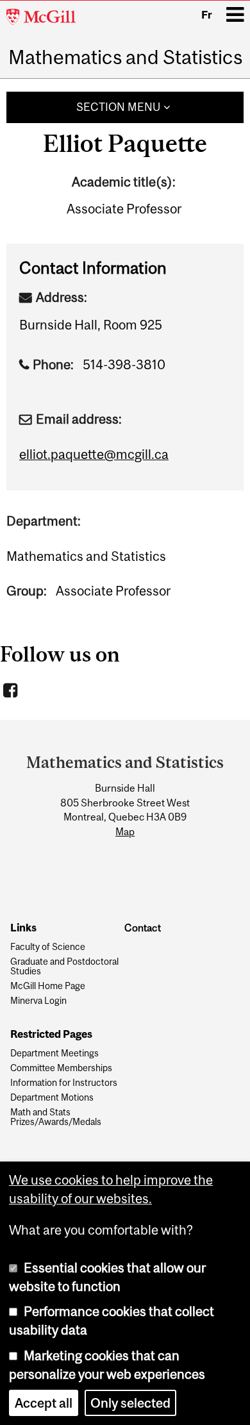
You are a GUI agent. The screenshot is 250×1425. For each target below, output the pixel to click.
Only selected (130, 1403)
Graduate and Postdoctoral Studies (64, 966)
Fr (206, 14)
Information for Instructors (63, 1083)
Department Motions (52, 1098)
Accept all (43, 1403)
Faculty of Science (47, 947)
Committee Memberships (61, 1068)
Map (125, 831)
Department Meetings (54, 1053)
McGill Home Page (47, 986)
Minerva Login (38, 1001)
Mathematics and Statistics (125, 57)
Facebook (12, 689)
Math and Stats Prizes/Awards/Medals (55, 1117)
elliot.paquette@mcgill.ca (94, 454)
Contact (142, 927)
